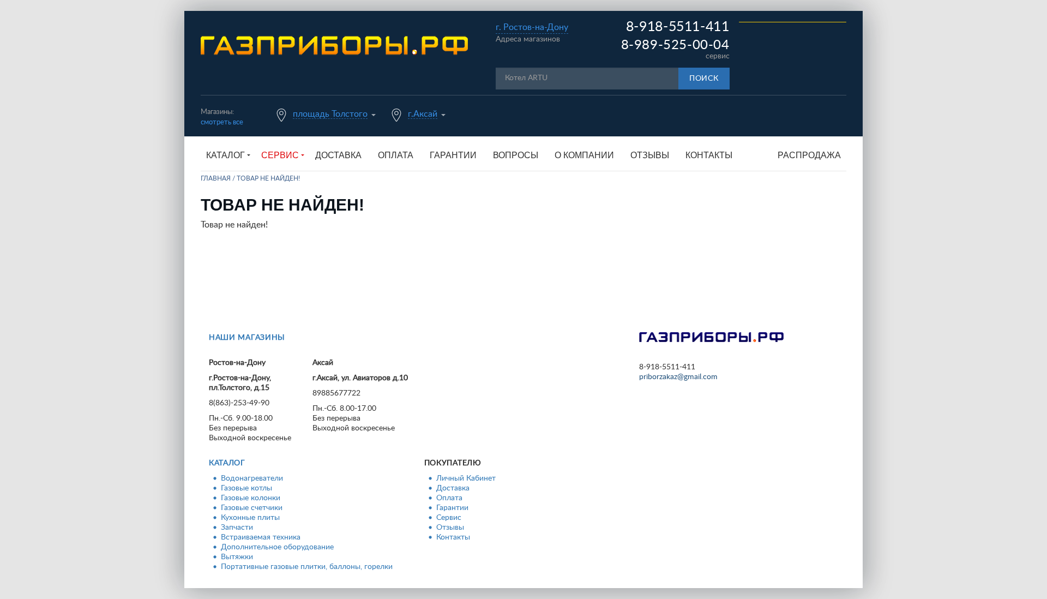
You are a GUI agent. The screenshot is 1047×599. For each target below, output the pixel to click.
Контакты (708, 155)
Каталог (227, 463)
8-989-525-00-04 (675, 45)
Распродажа (809, 155)
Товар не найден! (268, 178)
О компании (584, 155)
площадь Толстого (330, 114)
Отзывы (649, 155)
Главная (216, 178)
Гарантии (453, 155)
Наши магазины (247, 338)
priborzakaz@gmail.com (678, 377)
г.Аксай (422, 114)
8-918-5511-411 (678, 27)
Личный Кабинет (466, 478)
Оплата (395, 155)
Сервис (448, 518)
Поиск (704, 78)
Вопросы (515, 155)
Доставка (338, 155)
